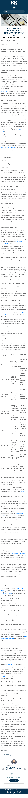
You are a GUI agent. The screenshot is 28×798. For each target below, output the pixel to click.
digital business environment (8, 147)
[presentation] (3, 769)
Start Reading (14, 780)
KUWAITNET (5, 91)
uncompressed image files (18, 553)
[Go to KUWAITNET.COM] (14, 7)
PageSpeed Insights (6, 594)
